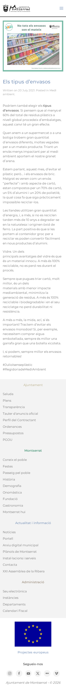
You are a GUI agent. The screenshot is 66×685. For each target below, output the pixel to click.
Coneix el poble (15, 460)
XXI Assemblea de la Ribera (24, 571)
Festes (8, 466)
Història (9, 479)
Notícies (9, 532)
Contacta (10, 564)
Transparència (14, 407)
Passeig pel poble (16, 473)
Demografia (12, 486)
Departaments (14, 604)
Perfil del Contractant (19, 420)
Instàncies (10, 598)
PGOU (7, 440)
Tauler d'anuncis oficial (20, 413)
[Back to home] (16, 8)
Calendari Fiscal (15, 611)
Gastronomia (13, 505)
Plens (7, 400)
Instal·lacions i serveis (19, 558)
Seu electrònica (15, 591)
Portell (8, 538)
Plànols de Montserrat (20, 551)
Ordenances (12, 426)
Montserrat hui (14, 512)
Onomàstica (12, 492)
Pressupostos (13, 433)
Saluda (8, 394)
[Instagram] (9, 673)
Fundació (10, 499)
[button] (61, 8)
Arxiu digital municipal (20, 545)
